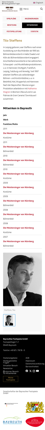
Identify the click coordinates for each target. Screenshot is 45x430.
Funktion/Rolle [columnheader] (10, 124)
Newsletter (8, 369)
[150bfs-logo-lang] (10, 9)
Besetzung (11, 25)
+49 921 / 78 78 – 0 (17, 350)
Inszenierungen (31, 19)
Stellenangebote (10, 358)
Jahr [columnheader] (5, 115)
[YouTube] (37, 371)
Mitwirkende (32, 25)
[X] (30, 371)
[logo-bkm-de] (11, 405)
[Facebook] (27, 371)
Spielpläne (11, 19)
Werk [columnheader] (5, 120)
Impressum (30, 361)
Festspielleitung (14, 32)
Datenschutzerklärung (35, 364)
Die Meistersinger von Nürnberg (18, 133)
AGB (27, 358)
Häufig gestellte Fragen (12, 3)
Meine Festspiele (8, 2)
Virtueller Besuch (10, 366)
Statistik (34, 32)
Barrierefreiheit (32, 367)
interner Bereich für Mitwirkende (11, 372)
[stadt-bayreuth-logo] (12, 420)
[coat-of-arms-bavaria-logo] (35, 407)
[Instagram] (34, 371)
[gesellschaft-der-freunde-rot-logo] (35, 422)
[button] (24, 9)
